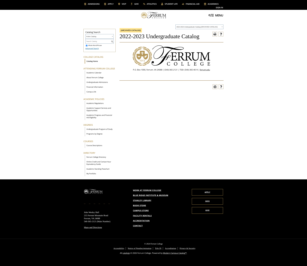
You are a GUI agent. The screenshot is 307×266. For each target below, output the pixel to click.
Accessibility (118, 248)
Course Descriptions (94, 145)
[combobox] (199, 27)
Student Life (171, 4)
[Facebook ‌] (85, 203)
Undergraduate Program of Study (99, 129)
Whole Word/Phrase (95, 45)
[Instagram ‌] (90, 203)
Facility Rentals (142, 215)
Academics (213, 4)
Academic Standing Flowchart (97, 169)
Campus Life (91, 92)
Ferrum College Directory (96, 157)
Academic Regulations (95, 103)
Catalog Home (92, 61)
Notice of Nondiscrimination (139, 248)
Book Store (139, 205)
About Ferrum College (94, 77)
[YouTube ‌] (109, 203)
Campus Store (141, 210)
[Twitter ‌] (95, 203)
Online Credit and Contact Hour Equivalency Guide (98, 163)
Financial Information (94, 87)
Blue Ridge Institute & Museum (150, 195)
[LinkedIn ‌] (104, 203)
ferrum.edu (205, 69)
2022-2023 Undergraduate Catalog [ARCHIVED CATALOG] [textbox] (197, 27)
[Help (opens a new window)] (220, 34)
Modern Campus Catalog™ (175, 253)
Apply (110, 4)
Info (207, 201)
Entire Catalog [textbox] (91, 36)
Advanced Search (92, 48)
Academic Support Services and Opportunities (98, 109)
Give (136, 4)
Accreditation (141, 220)
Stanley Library (142, 200)
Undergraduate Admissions (97, 82)
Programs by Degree (94, 134)
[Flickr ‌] (99, 203)
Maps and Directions (93, 227)
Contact (138, 225)
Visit (124, 4)
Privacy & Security (187, 248)
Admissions (94, 4)
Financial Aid (193, 4)
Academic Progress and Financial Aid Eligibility (99, 116)
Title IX (158, 248)
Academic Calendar (93, 73)
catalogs (126, 253)
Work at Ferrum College (147, 190)
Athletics (152, 4)
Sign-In (219, 7)
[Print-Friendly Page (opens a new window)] (215, 34)
